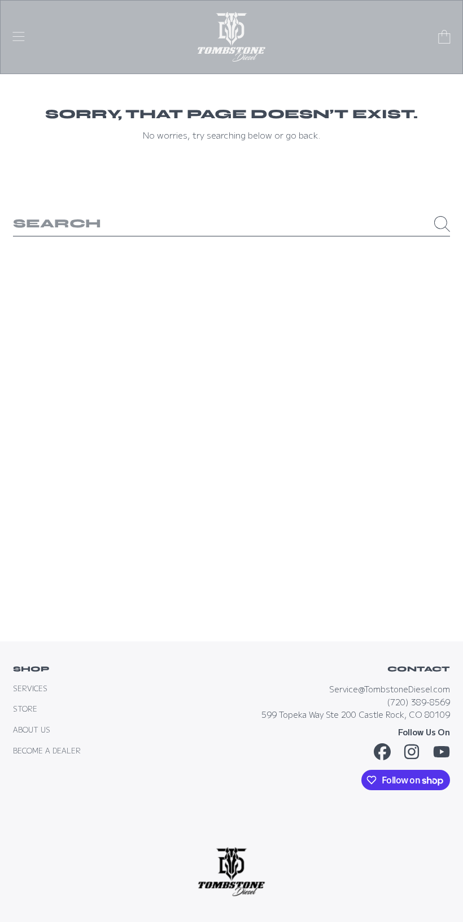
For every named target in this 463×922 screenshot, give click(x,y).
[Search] (442, 224)
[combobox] (231, 224)
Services (30, 688)
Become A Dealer (47, 751)
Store (25, 709)
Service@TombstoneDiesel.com (389, 689)
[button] (18, 37)
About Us (31, 730)
